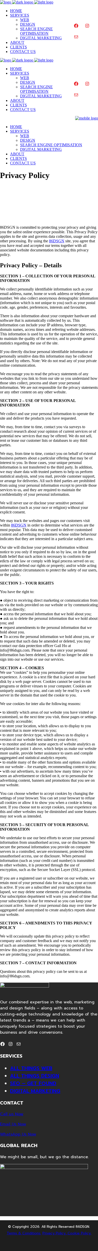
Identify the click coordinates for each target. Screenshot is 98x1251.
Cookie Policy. (79, 1233)
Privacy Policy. (55, 1233)
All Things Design (34, 1076)
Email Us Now (13, 1124)
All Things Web (31, 1068)
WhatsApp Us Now (18, 1134)
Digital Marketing (35, 1091)
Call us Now (11, 1114)
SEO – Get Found (33, 1083)
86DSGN (56, 241)
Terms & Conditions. (24, 1233)
